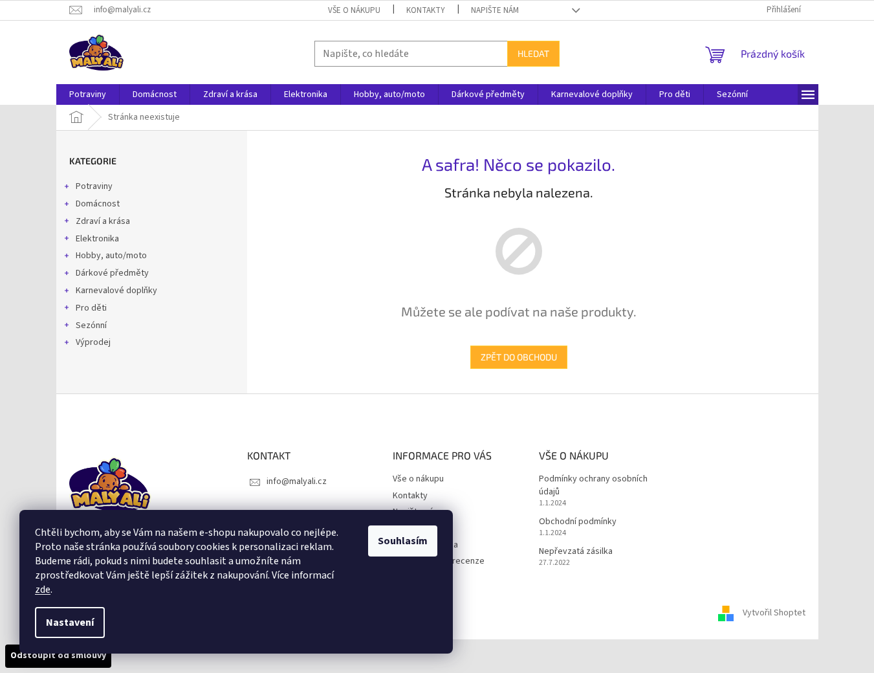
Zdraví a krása (103, 221)
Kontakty (425, 10)
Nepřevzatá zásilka (576, 552)
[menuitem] (87, 94)
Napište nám (495, 10)
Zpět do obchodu (519, 356)
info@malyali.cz (297, 481)
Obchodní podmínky (578, 522)
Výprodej (93, 342)
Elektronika (97, 238)
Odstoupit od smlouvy (58, 655)
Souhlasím (403, 541)
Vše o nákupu (354, 10)
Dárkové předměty (112, 273)
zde (42, 589)
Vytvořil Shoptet (774, 612)
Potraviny (94, 186)
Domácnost (98, 203)
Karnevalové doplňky (116, 290)
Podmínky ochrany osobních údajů (593, 485)
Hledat (533, 53)
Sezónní (91, 325)
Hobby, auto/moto (111, 255)
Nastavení (70, 622)
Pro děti (91, 308)
